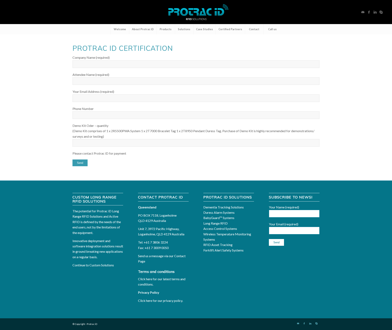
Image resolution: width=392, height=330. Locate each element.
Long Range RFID (215, 223)
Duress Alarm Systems (219, 212)
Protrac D (92, 324)
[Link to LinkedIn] (375, 12)
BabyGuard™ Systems (218, 218)
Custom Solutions (101, 265)
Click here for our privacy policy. (160, 300)
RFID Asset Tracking (218, 245)
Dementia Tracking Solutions (223, 207)
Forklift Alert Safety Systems (223, 250)
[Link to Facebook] (369, 12)
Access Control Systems (220, 228)
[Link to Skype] (381, 12)
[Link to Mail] (363, 12)
